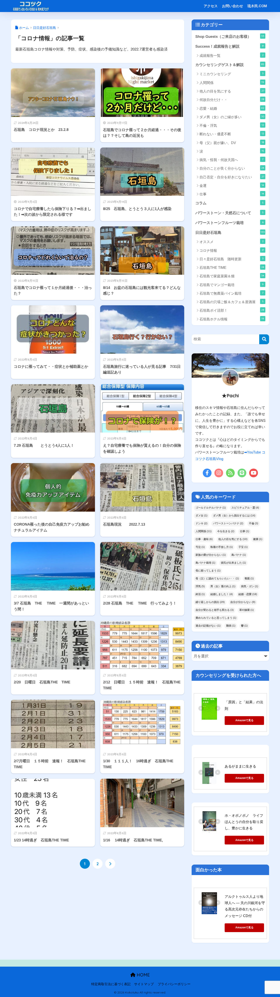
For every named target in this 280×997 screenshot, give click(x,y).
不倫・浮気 (232, 125)
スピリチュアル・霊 (245, 507)
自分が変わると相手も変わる (215, 609)
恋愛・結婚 (232, 108)
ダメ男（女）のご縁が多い (232, 117)
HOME (142, 975)
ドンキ (201, 523)
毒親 (249, 578)
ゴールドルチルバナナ (211, 507)
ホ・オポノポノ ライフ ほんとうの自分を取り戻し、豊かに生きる (246, 822)
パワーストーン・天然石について (229, 213)
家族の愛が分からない (211, 554)
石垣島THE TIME (232, 267)
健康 (257, 539)
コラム (229, 203)
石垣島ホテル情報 (232, 319)
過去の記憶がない (208, 625)
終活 (200, 594)
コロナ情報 (232, 250)
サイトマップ (144, 984)
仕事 (232, 194)
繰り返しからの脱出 (210, 602)
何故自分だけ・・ (232, 99)
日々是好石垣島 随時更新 (232, 259)
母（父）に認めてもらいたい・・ (217, 578)
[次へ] (110, 864)
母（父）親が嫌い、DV (232, 143)
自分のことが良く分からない (232, 168)
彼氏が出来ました (233, 562)
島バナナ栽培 (205, 562)
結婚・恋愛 (247, 594)
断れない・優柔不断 (232, 134)
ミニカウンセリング (232, 74)
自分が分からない (242, 602)
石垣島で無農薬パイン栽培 (231, 293)
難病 (230, 625)
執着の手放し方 (221, 547)
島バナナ (238, 554)
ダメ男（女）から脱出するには (234, 515)
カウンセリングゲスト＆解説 (229, 65)
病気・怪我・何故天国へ (231, 160)
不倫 (253, 523)
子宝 (243, 547)
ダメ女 (201, 515)
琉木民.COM (257, 6)
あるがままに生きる (240, 766)
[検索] (264, 339)
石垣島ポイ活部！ (232, 310)
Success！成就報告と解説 (229, 46)
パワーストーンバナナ (228, 523)
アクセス (211, 6)
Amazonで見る (244, 720)
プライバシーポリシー (174, 984)
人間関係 (232, 82)
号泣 (200, 547)
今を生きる (225, 531)
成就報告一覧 (232, 55)
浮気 (200, 586)
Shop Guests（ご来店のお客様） (229, 36)
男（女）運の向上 (222, 586)
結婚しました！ (221, 594)
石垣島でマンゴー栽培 (232, 285)
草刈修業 (246, 609)
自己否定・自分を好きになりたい (232, 177)
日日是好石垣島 (230, 232)
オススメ (232, 242)
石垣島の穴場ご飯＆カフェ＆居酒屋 (232, 302)
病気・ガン (249, 586)
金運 (232, 185)
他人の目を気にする (232, 91)
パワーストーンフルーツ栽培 (229, 223)
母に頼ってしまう (208, 570)
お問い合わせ (232, 6)
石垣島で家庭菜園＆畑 (232, 276)
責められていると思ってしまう (216, 617)
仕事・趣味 (204, 539)
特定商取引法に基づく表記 (111, 984)
